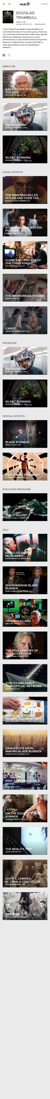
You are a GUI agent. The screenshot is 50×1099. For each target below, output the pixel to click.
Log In (44, 4)
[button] (4, 4)
